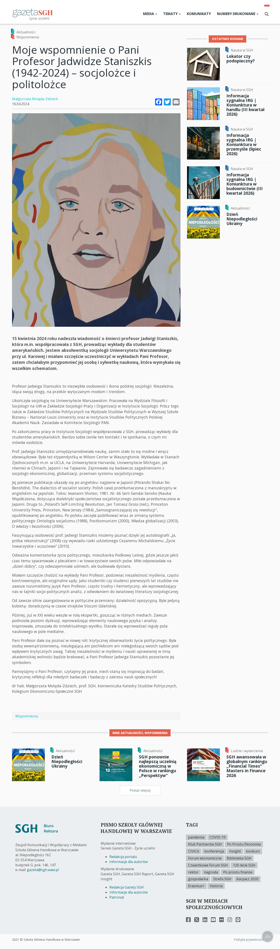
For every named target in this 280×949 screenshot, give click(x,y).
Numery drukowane (236, 13)
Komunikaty (199, 13)
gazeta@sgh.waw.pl (43, 869)
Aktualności (25, 32)
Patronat (116, 897)
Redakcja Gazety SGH (126, 887)
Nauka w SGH (242, 50)
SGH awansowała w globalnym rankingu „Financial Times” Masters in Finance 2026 (246, 766)
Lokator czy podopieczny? (240, 58)
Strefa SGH (222, 879)
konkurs (253, 851)
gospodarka (198, 879)
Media (149, 13)
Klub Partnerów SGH (205, 844)
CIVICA (193, 851)
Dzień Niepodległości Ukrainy (241, 218)
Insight (235, 851)
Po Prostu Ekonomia (244, 844)
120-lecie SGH (244, 865)
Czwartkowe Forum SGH (208, 865)
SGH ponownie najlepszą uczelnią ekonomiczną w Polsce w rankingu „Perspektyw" (158, 766)
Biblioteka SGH (239, 858)
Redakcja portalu (123, 856)
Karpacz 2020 (247, 879)
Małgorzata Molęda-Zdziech (35, 98)
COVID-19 (218, 837)
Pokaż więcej (140, 790)
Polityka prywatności (249, 939)
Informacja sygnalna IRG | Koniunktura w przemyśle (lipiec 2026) (243, 144)
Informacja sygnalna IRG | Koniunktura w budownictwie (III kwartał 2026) (244, 184)
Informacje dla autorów (128, 861)
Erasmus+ (196, 886)
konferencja (214, 851)
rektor (193, 872)
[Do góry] (267, 936)
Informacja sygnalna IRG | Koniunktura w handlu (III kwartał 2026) (245, 105)
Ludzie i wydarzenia (247, 750)
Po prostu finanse (237, 872)
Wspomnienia (27, 37)
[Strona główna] (33, 12)
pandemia (196, 837)
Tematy (170, 13)
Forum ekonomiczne (205, 858)
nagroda (211, 872)
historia (216, 886)
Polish (266, 5)
